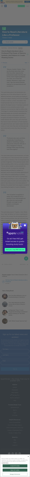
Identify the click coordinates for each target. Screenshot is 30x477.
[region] (15, 465)
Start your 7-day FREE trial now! (15, 249)
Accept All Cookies (15, 465)
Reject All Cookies (15, 470)
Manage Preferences (15, 474)
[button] (25, 225)
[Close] (28, 456)
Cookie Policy (5, 462)
